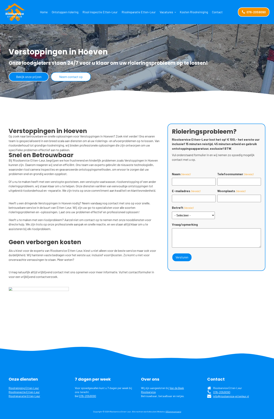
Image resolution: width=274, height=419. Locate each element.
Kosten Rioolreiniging (194, 12)
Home (44, 12)
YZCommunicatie (173, 411)
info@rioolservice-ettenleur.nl (231, 396)
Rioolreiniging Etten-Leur (24, 388)
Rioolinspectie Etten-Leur (24, 392)
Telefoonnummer (235, 174)
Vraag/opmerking (185, 224)
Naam (181, 174)
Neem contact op (71, 77)
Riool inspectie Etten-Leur (100, 12)
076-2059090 (87, 396)
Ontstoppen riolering (65, 12)
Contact (217, 12)
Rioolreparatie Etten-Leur (139, 12)
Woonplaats (231, 191)
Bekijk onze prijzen (29, 77)
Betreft (182, 207)
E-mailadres (186, 191)
